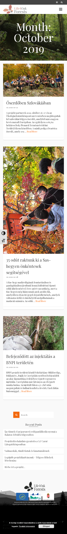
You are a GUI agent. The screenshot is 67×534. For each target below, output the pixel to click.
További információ (27, 526)
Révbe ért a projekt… (15, 467)
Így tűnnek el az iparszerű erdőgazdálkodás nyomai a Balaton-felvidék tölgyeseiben (31, 433)
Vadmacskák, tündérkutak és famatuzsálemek (27, 450)
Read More (32, 131)
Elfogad (46, 526)
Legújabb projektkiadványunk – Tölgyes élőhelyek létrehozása (29, 459)
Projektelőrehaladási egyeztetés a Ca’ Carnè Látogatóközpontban (26, 443)
